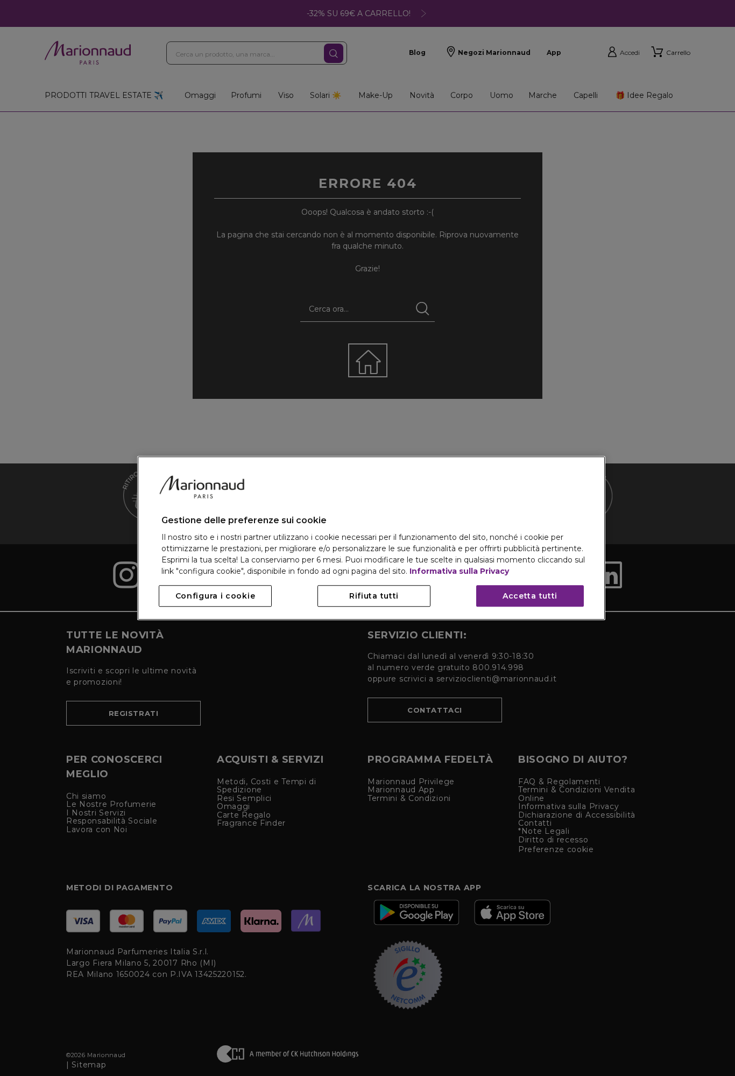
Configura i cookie (215, 596)
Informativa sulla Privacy (459, 571)
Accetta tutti (530, 596)
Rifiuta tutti (374, 596)
